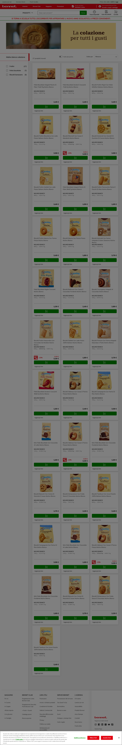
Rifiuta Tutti (93, 738)
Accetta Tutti (107, 738)
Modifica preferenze (79, 738)
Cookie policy (19, 739)
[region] (61, 738)
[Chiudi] (119, 738)
